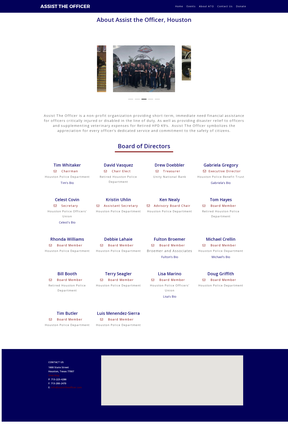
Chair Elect (121, 171)
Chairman (70, 171)
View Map (54, 375)
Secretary (69, 206)
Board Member (223, 206)
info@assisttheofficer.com (66, 387)
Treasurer (171, 171)
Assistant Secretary (121, 206)
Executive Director (224, 171)
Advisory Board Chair (172, 206)
